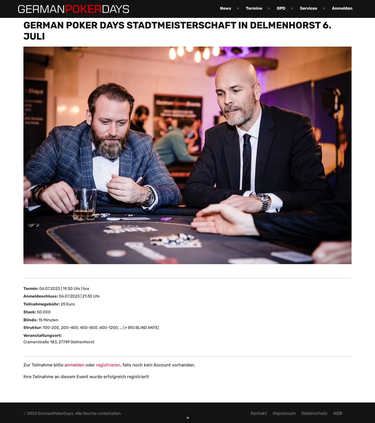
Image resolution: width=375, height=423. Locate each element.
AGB (337, 413)
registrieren (108, 365)
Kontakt (259, 413)
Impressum (284, 413)
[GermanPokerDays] (69, 9)
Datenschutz (314, 413)
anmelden (74, 365)
